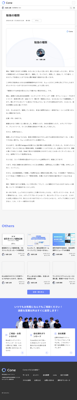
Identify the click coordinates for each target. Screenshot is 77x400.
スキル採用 (27, 380)
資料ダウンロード (64, 380)
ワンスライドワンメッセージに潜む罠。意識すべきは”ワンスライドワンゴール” (64, 278)
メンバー (36, 375)
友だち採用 (64, 375)
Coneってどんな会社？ (31, 370)
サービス (26, 375)
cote (55, 375)
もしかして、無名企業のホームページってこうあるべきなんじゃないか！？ (38, 250)
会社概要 (46, 375)
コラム (36, 20)
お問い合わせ (49, 380)
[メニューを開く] (73, 2)
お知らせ (37, 380)
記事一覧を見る (38, 292)
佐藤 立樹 (8, 8)
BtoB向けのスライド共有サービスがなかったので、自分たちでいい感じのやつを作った (13, 278)
